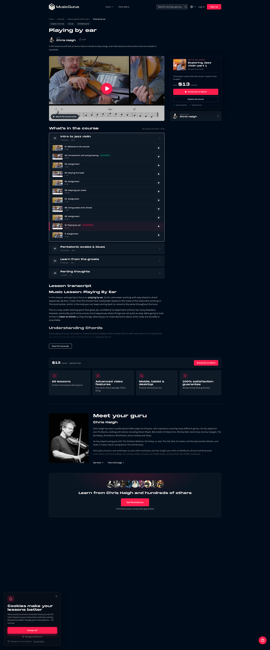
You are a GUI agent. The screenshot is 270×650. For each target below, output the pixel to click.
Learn (108, 6)
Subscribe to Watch (197, 92)
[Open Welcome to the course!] (106, 148)
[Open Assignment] (106, 165)
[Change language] (193, 6)
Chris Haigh (66, 40)
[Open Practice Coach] (263, 640)
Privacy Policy (38, 641)
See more (97, 463)
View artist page (115, 463)
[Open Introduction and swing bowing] (106, 156)
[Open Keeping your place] (106, 191)
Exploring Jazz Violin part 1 (79, 19)
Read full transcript (60, 346)
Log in (201, 6)
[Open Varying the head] (106, 174)
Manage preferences (33, 637)
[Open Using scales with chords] (106, 209)
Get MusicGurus (135, 502)
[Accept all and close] (56, 596)
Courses (60, 19)
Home (51, 19)
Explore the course (196, 99)
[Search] (185, 6)
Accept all (32, 630)
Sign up (214, 7)
